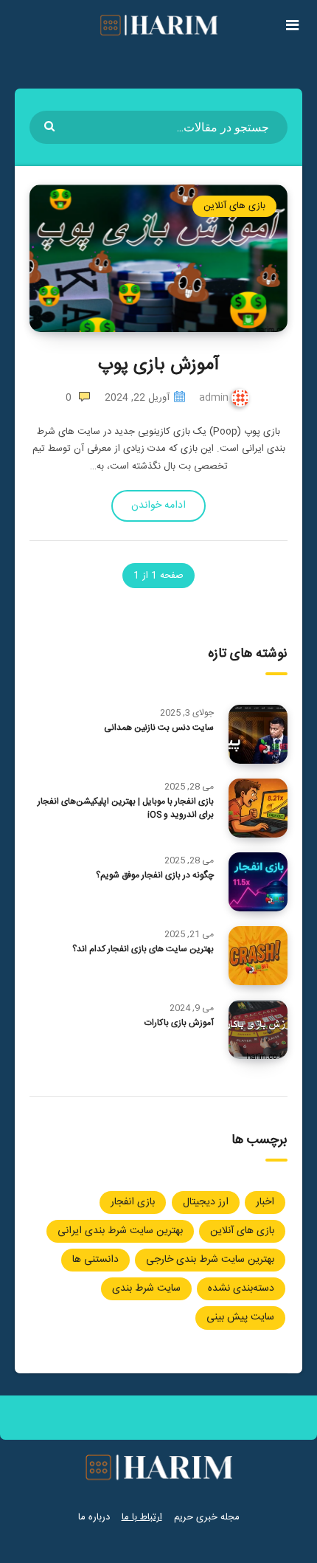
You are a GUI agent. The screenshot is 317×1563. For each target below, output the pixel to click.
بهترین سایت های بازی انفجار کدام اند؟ (143, 949)
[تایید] (51, 125)
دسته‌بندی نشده (241, 1288)
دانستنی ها (95, 1260)
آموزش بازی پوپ (158, 365)
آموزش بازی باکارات (179, 1022)
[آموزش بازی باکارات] (258, 1029)
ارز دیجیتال (206, 1202)
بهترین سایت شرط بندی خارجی (210, 1260)
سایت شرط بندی (146, 1288)
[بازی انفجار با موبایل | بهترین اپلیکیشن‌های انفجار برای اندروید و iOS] (258, 808)
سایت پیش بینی (240, 1317)
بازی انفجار (133, 1202)
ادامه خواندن (158, 505)
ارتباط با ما (142, 1517)
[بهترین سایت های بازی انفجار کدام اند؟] (258, 955)
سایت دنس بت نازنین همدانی (159, 727)
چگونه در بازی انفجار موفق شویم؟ (155, 875)
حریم (183, 1517)
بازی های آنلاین (234, 206)
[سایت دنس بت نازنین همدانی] (258, 734)
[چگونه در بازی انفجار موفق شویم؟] (258, 881)
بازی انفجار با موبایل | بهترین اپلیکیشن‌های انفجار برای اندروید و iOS (126, 807)
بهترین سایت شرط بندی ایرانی (120, 1231)
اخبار (265, 1202)
